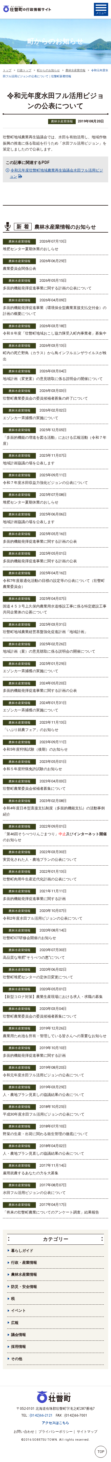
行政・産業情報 (24, 1262)
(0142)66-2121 (41, 1415)
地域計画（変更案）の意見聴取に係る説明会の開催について (53, 379)
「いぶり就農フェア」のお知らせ (30, 730)
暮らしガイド (22, 1250)
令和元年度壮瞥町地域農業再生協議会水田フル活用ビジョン (56, 173)
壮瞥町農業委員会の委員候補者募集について (40, 1016)
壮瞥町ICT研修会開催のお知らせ (29, 938)
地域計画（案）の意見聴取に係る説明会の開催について (49, 651)
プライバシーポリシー (55, 1432)
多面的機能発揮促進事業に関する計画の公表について (47, 288)
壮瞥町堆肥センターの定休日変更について (38, 977)
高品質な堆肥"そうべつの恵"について (34, 957)
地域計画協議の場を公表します (29, 463)
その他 (16, 1359)
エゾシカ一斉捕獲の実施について (30, 418)
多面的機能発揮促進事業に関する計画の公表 (40, 541)
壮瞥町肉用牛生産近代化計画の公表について (40, 879)
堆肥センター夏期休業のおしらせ (30, 249)
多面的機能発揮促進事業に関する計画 (34, 899)
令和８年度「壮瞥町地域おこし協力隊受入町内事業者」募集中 (54, 333)
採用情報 (18, 1346)
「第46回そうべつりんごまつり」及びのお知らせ (55, 837)
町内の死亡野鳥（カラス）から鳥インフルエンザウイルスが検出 (54, 356)
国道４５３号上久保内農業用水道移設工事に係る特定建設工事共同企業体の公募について (54, 609)
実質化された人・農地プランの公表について (40, 859)
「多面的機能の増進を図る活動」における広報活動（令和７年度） (54, 440)
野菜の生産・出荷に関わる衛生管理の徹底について (45, 1134)
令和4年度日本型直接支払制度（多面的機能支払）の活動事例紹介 (54, 811)
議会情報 (18, 1334)
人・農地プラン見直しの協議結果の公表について (43, 1095)
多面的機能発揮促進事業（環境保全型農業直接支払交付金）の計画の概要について (54, 311)
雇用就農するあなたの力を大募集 (30, 1173)
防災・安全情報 (24, 1287)
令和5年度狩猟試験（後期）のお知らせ (35, 749)
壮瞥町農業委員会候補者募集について (34, 788)
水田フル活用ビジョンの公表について (34, 1193)
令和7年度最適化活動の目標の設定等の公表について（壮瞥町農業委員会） (54, 583)
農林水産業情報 (62, 121)
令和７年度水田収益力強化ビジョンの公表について (45, 483)
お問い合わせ (24, 1432)
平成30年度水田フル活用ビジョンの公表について (44, 1114)
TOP (101, 1452)
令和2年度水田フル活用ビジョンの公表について (43, 918)
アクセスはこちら (55, 1423)
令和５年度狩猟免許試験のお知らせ (32, 769)
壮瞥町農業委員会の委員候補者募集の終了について (45, 398)
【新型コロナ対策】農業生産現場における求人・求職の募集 (53, 997)
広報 (14, 1323)
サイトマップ (87, 1432)
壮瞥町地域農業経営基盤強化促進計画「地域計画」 (45, 632)
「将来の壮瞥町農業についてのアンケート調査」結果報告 (51, 1212)
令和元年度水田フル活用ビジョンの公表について (43, 1075)
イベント (18, 1310)
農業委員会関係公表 (19, 268)
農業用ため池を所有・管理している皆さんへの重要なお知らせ (54, 1036)
